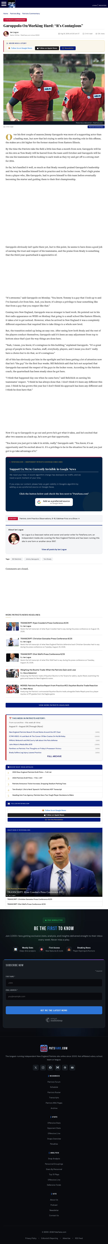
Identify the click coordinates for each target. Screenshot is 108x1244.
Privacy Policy (30, 1238)
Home (5, 13)
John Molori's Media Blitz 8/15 (20, 744)
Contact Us (54, 1215)
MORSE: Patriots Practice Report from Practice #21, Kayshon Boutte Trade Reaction (59, 685)
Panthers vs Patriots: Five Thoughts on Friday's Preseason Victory (35, 748)
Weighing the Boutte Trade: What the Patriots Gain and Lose (48, 670)
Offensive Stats (54, 1123)
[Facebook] (50, 1067)
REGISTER (102, 5)
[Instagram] (43, 1067)
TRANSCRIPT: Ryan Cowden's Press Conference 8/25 (35, 892)
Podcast (54, 1205)
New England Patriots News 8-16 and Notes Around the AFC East (35, 732)
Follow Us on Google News (21, 48)
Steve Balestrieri (30, 673)
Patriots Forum (54, 1082)
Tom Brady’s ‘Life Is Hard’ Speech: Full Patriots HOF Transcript (37, 789)
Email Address (12, 990)
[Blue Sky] (57, 1067)
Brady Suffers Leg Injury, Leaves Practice (25, 752)
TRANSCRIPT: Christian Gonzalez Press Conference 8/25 (46, 638)
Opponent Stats (54, 1128)
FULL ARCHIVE (54, 756)
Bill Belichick (16, 559)
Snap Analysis (54, 1158)
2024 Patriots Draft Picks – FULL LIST (27, 778)
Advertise (66, 1238)
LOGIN (94, 5)
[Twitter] (36, 1067)
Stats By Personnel (54, 1169)
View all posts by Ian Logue (54, 549)
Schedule (54, 1087)
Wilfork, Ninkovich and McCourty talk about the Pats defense (33, 740)
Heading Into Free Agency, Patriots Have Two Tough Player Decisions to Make (43, 795)
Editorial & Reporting (49, 1238)
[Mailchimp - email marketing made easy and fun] (54, 1021)
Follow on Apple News (48, 48)
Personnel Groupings (54, 1164)
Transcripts (54, 1097)
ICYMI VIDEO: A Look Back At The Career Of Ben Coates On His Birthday (37, 736)
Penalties (54, 1144)
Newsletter (69, 48)
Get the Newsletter (55, 820)
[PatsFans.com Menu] (4, 3)
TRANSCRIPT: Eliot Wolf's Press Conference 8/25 (26, 904)
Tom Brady (47, 559)
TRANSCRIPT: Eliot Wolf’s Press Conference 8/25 (42, 654)
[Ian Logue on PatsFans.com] (6, 33)
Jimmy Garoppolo (32, 559)
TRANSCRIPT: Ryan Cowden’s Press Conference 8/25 (44, 623)
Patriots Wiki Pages (54, 1103)
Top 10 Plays (54, 1174)
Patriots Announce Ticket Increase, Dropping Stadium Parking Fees (39, 784)
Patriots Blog (15, 13)
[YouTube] (72, 1067)
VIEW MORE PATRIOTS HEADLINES (54, 705)
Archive (54, 1108)
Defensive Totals (54, 1185)
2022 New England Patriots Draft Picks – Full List (31, 772)
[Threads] (65, 1067)
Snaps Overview (54, 1138)
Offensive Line (54, 1133)
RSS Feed (79, 1238)
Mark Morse (28, 689)
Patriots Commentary (31, 13)
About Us (54, 1199)
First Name (10, 976)
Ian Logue (14, 32)
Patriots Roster (54, 1092)
